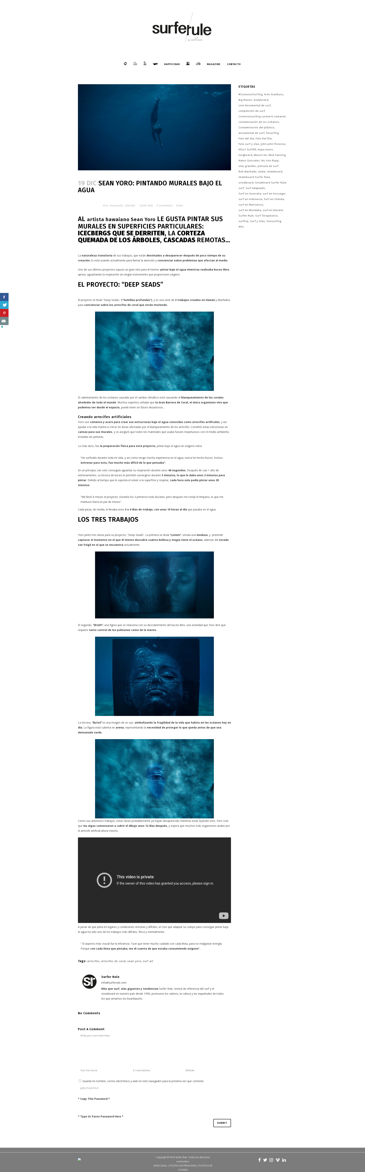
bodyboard (261, 100)
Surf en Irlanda (274, 199)
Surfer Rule (146, 205)
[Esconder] (2, 327)
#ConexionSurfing (251, 94)
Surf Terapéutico (266, 215)
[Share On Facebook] (4, 297)
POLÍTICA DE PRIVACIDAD (183, 1165)
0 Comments (164, 205)
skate (262, 171)
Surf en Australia (250, 193)
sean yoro (134, 961)
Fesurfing (272, 133)
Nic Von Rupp (270, 160)
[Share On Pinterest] (4, 313)
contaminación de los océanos (259, 122)
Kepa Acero (265, 149)
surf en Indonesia (250, 199)
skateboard (274, 171)
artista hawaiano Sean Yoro (121, 219)
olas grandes (247, 166)
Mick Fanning (277, 155)
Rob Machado (248, 171)
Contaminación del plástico (257, 127)
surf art (148, 961)
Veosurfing (274, 221)
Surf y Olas (257, 221)
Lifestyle (130, 205)
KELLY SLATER (247, 149)
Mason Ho (260, 155)
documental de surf (252, 133)
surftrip (244, 221)
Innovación (116, 205)
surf (241, 188)
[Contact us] (4, 321)
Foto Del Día (264, 138)
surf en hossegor (274, 193)
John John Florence (273, 144)
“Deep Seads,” (112, 300)
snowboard (246, 182)
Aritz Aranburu (273, 94)
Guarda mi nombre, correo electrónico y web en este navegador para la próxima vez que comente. (143, 1081)
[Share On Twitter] (4, 305)
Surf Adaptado (255, 188)
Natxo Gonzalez (249, 160)
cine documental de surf (255, 105)
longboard (245, 155)
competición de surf (252, 111)
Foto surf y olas (249, 144)
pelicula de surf (268, 166)
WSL (241, 226)
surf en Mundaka (250, 210)
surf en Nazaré (273, 210)
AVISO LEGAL (160, 1165)
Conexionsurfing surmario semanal (262, 116)
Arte (105, 205)
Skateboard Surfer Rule (254, 177)
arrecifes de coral (113, 961)
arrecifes (93, 961)
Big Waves (245, 100)
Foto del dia (246, 138)
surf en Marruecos (251, 204)
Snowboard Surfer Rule (270, 182)
